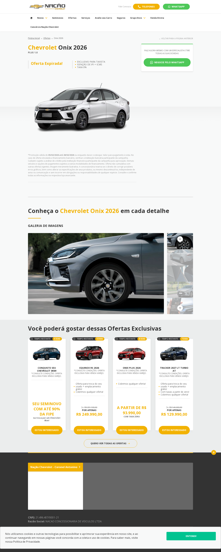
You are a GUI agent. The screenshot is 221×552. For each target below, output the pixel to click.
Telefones (148, 6)
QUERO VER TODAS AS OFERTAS (109, 443)
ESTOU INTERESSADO (47, 430)
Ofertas (72, 18)
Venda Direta (157, 18)
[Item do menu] (31, 18)
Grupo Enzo (136, 18)
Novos (40, 18)
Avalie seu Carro (103, 18)
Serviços (85, 18)
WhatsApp (178, 6)
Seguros (121, 18)
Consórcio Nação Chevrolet (44, 27)
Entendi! (191, 536)
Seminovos (57, 18)
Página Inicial (34, 38)
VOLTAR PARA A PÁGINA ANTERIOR (177, 38)
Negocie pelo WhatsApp (169, 62)
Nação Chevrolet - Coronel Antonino (53, 467)
